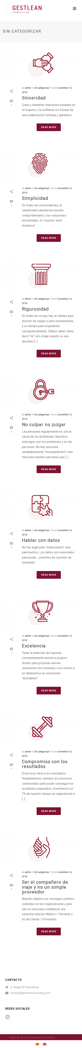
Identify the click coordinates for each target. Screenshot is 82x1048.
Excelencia (34, 646)
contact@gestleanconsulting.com (30, 992)
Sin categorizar (45, 39)
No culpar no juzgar (44, 424)
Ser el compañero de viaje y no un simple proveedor (45, 887)
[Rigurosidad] (41, 275)
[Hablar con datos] (41, 506)
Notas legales (65, 1037)
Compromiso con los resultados (45, 764)
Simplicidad (35, 198)
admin (28, 88)
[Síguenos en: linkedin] (7, 1017)
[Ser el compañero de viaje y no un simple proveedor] (41, 848)
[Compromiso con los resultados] (41, 728)
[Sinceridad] (41, 64)
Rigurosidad (35, 309)
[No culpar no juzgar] (41, 391)
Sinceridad (34, 98)
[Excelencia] (41, 612)
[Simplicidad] (41, 164)
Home (30, 39)
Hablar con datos (41, 540)
